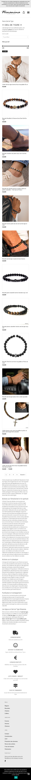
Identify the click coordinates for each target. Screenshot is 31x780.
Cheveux (7, 726)
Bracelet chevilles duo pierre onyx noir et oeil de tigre (14, 154)
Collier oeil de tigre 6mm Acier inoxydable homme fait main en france (14, 466)
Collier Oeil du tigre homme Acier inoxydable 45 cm (15, 84)
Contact (7, 733)
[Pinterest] (10, 761)
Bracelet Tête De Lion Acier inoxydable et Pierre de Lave (15, 362)
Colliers (7, 713)
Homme (7, 723)
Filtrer (5, 51)
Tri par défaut (6, 37)
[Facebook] (6, 761)
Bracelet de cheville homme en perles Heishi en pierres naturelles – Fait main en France (14, 189)
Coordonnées (8, 736)
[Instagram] (8, 761)
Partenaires (8, 749)
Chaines (7, 710)
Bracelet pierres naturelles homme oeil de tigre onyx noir (15, 327)
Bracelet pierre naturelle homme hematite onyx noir (15, 292)
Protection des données (11, 741)
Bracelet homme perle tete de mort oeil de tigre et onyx (14, 224)
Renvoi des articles (10, 744)
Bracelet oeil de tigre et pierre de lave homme (13, 258)
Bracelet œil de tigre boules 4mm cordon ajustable (14, 396)
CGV (6, 738)
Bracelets (7, 708)
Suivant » (22, 474)
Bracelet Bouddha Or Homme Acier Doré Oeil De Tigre (14, 119)
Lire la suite (5, 33)
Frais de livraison (9, 746)
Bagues (7, 705)
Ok (16, 777)
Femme (7, 721)
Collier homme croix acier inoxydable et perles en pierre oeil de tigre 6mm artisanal (14, 431)
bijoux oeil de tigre (7, 618)
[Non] (29, 774)
